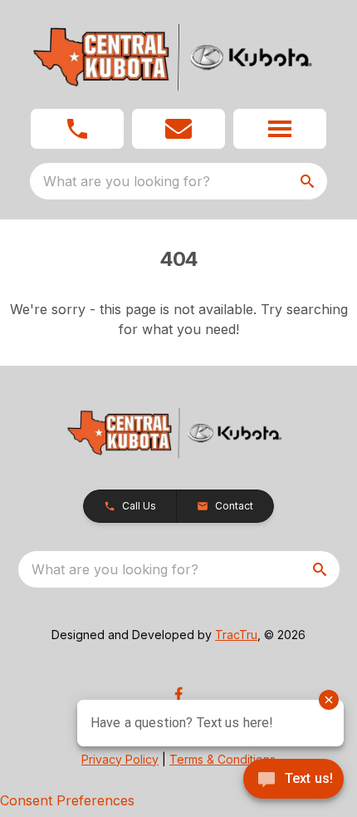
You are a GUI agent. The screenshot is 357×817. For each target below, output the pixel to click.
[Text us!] (293, 780)
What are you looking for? (126, 181)
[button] (77, 129)
